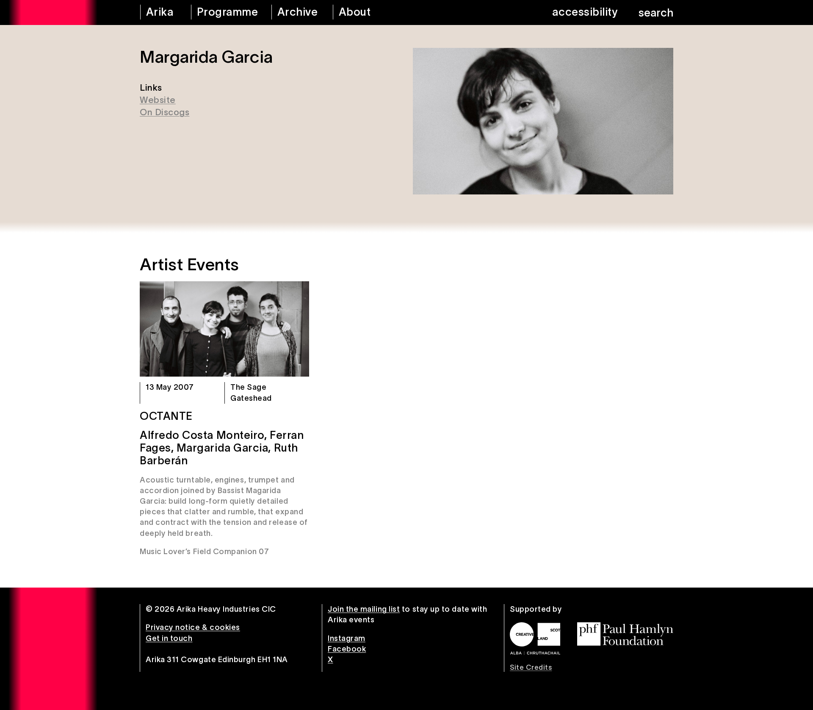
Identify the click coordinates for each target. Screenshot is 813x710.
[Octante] (224, 329)
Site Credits (531, 667)
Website (158, 100)
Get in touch (169, 638)
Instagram (346, 638)
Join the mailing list (364, 609)
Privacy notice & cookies (193, 627)
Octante (166, 416)
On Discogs (164, 112)
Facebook (347, 649)
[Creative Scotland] (535, 638)
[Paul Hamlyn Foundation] (625, 634)
